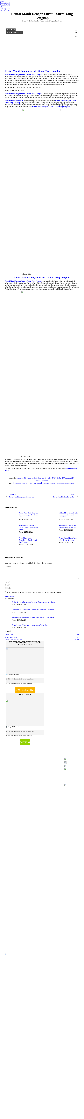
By (50, 478)
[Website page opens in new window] (36, 761)
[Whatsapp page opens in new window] (39, 761)
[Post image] (11, 516)
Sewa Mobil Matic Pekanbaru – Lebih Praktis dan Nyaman (28, 540)
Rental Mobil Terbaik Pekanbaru (65, 483)
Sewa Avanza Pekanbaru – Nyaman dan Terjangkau (68, 526)
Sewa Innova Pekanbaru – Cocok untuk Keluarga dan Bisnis (28, 527)
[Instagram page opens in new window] (29, 761)
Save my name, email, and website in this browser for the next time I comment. (34, 592)
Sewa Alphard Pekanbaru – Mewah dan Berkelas (68, 539)
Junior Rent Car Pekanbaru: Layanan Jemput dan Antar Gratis (28, 515)
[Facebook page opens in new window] (26, 761)
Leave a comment (42, 480)
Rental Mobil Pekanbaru (35, 478)
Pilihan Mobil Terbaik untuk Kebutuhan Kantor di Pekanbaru (68, 515)
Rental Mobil (21, 478)
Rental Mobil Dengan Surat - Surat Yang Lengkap (27, 483)
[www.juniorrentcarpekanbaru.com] (71, 769)
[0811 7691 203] (71, 759)
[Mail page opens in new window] (32, 761)
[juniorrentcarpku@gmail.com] (71, 766)
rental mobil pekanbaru (49, 483)
